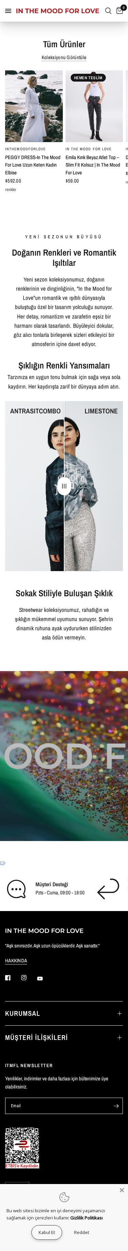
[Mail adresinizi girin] (116, 1106)
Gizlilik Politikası (86, 1218)
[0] (118, 11)
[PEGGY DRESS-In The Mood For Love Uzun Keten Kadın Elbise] (34, 106)
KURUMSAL (22, 1013)
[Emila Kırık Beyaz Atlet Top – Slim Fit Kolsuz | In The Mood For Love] (94, 106)
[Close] (121, 1190)
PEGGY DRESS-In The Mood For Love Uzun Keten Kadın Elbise (32, 165)
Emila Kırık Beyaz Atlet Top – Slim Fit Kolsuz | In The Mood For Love (93, 165)
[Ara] (108, 11)
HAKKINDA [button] (16, 960)
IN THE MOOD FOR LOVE (89, 149)
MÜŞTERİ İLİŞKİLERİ (36, 1037)
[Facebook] (12, 977)
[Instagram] (28, 977)
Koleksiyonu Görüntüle (64, 57)
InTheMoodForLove (25, 149)
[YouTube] (44, 978)
